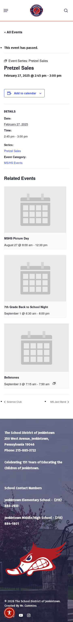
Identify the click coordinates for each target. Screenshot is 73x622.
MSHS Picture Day (16, 238)
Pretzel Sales (12, 151)
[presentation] (35, 210)
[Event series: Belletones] (54, 383)
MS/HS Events (13, 163)
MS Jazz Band (58, 401)
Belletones (11, 377)
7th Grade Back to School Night (26, 307)
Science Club (14, 401)
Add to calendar (25, 93)
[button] (6, 10)
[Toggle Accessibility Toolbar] (9, 612)
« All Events (13, 32)
